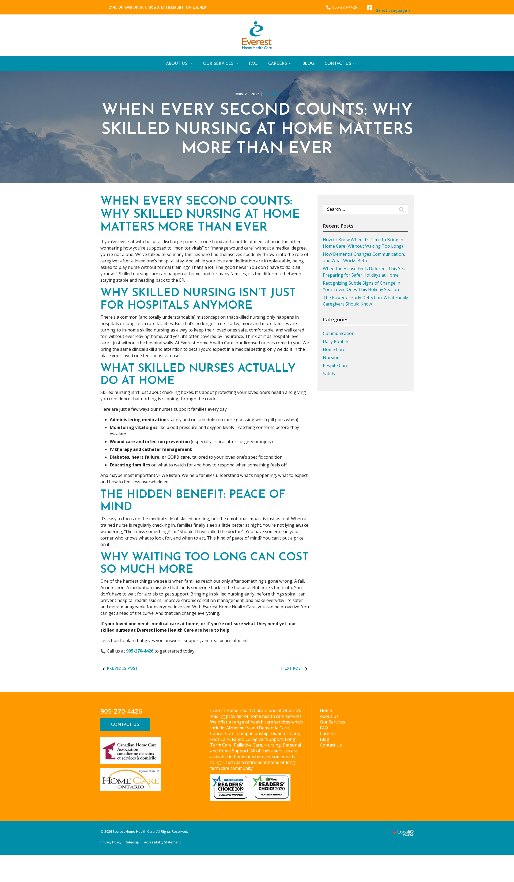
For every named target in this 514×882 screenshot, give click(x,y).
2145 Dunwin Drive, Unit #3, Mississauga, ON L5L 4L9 (157, 7)
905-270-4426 (344, 7)
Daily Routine (336, 341)
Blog (308, 64)
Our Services (218, 64)
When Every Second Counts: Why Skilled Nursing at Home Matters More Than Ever (257, 130)
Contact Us (338, 64)
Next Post (292, 669)
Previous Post (122, 669)
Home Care (334, 349)
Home (326, 710)
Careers (277, 64)
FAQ (253, 64)
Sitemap (132, 842)
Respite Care (335, 365)
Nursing (271, 93)
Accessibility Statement (162, 842)
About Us (176, 64)
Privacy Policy (110, 842)
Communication (338, 333)
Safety (329, 373)
